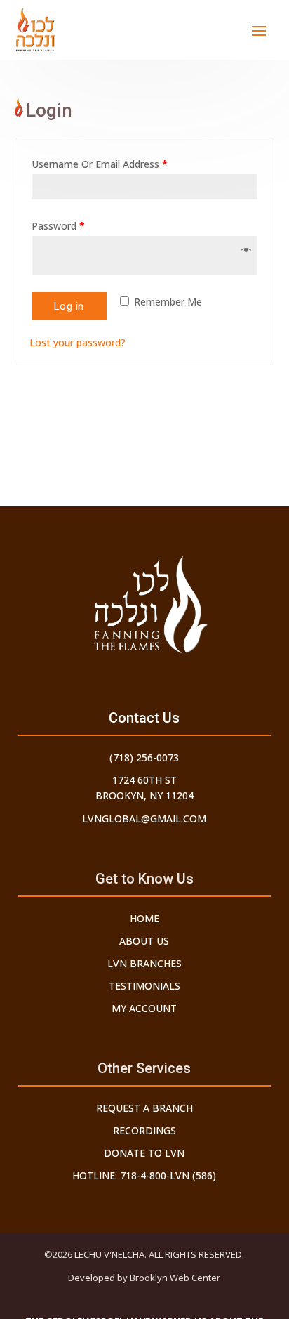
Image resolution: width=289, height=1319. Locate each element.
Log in (69, 306)
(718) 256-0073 (144, 757)
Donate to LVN (144, 1153)
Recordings (144, 1130)
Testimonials (144, 985)
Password (58, 225)
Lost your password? (77, 342)
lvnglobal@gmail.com (144, 818)
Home (144, 918)
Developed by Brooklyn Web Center (144, 1277)
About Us (144, 940)
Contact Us (144, 717)
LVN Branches (144, 963)
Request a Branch (144, 1108)
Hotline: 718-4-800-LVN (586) (144, 1175)
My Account (144, 1008)
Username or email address (100, 164)
